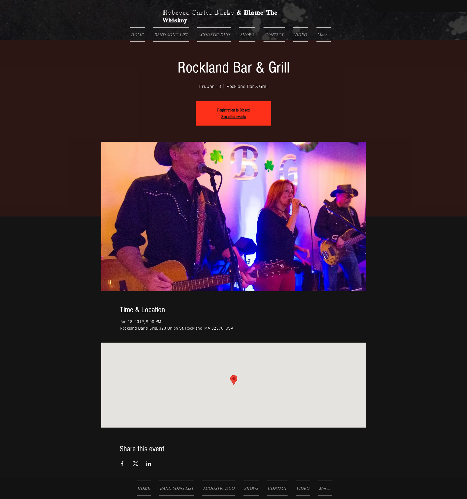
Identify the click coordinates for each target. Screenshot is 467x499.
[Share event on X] (135, 463)
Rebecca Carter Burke (198, 12)
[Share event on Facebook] (122, 463)
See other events (233, 116)
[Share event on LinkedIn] (148, 463)
